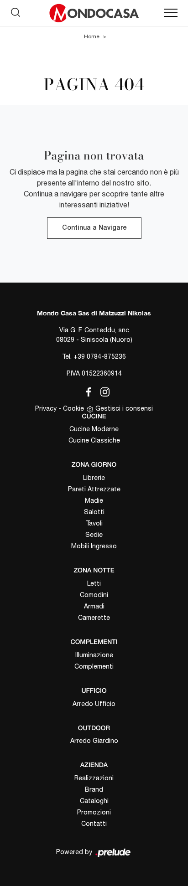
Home (91, 36)
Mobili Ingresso (94, 546)
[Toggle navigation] (171, 13)
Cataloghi (94, 800)
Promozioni (94, 812)
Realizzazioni (94, 778)
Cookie (73, 408)
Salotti (94, 511)
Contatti (94, 823)
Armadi (94, 606)
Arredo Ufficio (94, 703)
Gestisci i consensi (124, 408)
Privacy (46, 408)
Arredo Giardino (94, 740)
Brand (94, 789)
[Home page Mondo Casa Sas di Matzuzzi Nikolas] (94, 13)
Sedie (94, 534)
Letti (94, 583)
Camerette (94, 617)
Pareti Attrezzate (94, 489)
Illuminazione (94, 655)
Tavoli (94, 523)
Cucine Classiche (94, 440)
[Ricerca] (15, 11)
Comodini (94, 594)
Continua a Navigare (94, 228)
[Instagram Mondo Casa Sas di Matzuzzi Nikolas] (102, 390)
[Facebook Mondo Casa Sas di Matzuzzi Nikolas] (86, 390)
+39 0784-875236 (99, 356)
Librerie (94, 477)
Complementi (94, 666)
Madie (94, 500)
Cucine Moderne (94, 429)
